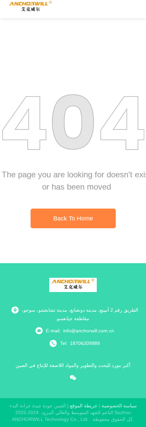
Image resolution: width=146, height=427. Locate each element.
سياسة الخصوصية (119, 405)
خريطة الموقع (83, 405)
